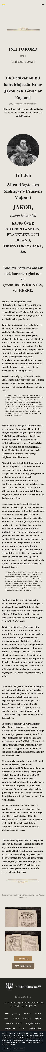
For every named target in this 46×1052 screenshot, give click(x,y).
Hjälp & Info (10, 1028)
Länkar (19, 1023)
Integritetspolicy (33, 1023)
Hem (7, 1013)
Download (27, 1018)
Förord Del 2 (23, 958)
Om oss (22, 1028)
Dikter (6, 1018)
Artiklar (38, 1013)
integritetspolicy (19, 1040)
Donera (9, 1023)
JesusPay (16, 1013)
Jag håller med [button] (18, 1049)
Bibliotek (27, 1013)
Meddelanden (35, 1028)
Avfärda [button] (6, 1049)
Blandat (15, 1018)
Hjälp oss (39, 1018)
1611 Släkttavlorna (23, 966)
